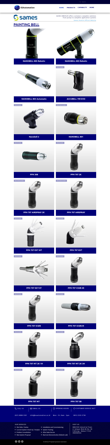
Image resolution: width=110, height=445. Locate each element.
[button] (71, 7)
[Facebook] (16, 441)
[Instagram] (22, 441)
